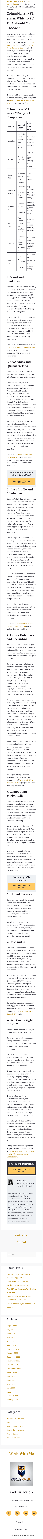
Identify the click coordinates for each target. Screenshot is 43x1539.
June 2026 (11, 1334)
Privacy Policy (21, 1522)
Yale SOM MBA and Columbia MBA (21, 348)
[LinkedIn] (25, 1513)
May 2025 (11, 1384)
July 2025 (11, 1376)
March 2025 (11, 1392)
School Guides (12, 1434)
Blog (8, 1422)
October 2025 (12, 1365)
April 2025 (11, 1388)
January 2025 (12, 1400)
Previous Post (21, 1235)
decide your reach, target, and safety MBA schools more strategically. (20, 1154)
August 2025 (12, 1372)
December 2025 (13, 1357)
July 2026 (11, 1330)
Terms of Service (21, 1530)
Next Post (21, 1242)
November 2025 (13, 1361)
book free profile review (21, 481)
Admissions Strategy (15, 1418)
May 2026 (11, 1337)
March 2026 (11, 1345)
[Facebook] (8, 1513)
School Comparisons (15, 1430)
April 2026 (11, 1341)
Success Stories (13, 1438)
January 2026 (12, 1353)
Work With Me (21, 1453)
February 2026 (13, 1349)
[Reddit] (34, 1513)
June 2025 (11, 1380)
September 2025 (14, 1369)
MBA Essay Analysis (15, 1426)
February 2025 (13, 1396)
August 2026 (12, 1326)
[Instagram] (17, 1513)
